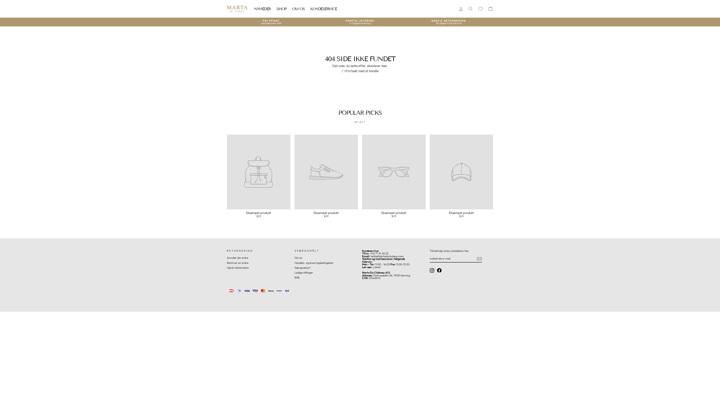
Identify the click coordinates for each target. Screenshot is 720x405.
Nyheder (262, 9)
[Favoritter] (480, 8)
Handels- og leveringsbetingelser (314, 263)
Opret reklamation (238, 267)
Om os (298, 9)
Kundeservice (323, 9)
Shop (281, 9)
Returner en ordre (237, 263)
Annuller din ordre (237, 258)
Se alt (360, 122)
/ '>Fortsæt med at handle (360, 71)
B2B (297, 277)
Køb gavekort (302, 267)
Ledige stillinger (304, 272)
